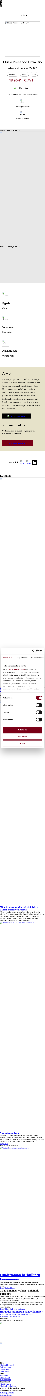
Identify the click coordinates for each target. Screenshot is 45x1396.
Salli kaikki (22, 730)
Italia (12, 356)
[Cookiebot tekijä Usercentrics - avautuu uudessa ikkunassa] (32, 651)
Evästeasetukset (5, 1395)
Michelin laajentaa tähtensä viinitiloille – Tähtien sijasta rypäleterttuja (19, 908)
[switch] (39, 705)
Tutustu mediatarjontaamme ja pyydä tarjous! (16, 1314)
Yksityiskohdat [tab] (21, 657)
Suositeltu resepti (17, 443)
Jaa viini (13, 462)
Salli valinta (22, 737)
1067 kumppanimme (16, 669)
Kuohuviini (7, 332)
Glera (4, 308)
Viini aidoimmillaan (9, 1133)
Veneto (6, 356)
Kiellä (22, 743)
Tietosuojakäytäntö (7, 1393)
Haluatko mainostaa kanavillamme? (21, 1311)
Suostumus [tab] (7, 657)
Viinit (24, 15)
